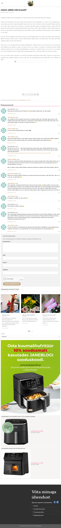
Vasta (59, 113)
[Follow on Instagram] (57, 502)
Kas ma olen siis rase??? (49, 315)
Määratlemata (15, 100)
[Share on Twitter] (29, 94)
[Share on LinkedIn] (37, 94)
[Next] (57, 310)
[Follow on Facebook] (54, 502)
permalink (28, 100)
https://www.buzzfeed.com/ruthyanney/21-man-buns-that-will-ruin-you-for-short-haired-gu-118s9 (29, 153)
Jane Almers (11, 117)
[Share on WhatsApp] (23, 94)
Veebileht (5, 269)
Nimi (4, 255)
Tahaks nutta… (6, 315)
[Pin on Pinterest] (35, 94)
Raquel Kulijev (12, 159)
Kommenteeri (7, 241)
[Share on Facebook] (26, 94)
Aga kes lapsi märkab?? (28, 315)
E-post (5, 262)
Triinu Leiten (11, 128)
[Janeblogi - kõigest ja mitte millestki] (30, 3)
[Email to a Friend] (32, 94)
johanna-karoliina (13, 173)
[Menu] (2, 3)
